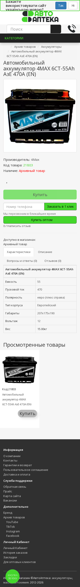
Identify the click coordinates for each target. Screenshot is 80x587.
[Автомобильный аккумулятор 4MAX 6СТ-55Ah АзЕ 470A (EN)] (40, 115)
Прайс (7, 491)
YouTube (12, 522)
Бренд (7, 513)
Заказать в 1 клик (60, 206)
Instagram (13, 531)
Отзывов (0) (52, 261)
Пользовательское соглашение (25, 470)
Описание (45, 252)
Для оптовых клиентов (19, 562)
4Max (35, 159)
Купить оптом (41, 220)
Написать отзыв (19, 226)
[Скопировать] (36, 165)
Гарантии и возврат (17, 465)
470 (39, 289)
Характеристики (18, 252)
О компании (11, 456)
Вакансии (10, 500)
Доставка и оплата (16, 474)
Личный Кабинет (15, 548)
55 (38, 282)
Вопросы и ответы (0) (22, 261)
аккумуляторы (62, 578)
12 (38, 321)
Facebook (12, 536)
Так (61, 5)
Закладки (10, 557)
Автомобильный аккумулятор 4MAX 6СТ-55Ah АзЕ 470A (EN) (17, 399)
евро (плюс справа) (51, 297)
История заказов (15, 553)
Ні (73, 5)
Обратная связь (14, 487)
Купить (40, 194)
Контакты (10, 460)
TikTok (10, 527)
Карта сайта (12, 496)
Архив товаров (14, 517)
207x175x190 (45, 313)
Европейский (46, 305)
